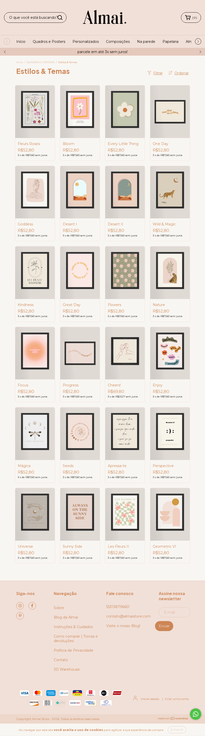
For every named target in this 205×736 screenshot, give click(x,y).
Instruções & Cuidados (73, 627)
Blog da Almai (66, 617)
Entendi (177, 729)
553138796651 (118, 607)
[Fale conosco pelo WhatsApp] (195, 714)
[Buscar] (60, 17)
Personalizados (85, 41)
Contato (61, 660)
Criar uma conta (177, 699)
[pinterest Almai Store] (20, 616)
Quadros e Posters (49, 41)
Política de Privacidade (73, 650)
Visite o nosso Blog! (123, 626)
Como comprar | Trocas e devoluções (76, 638)
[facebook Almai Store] (32, 606)
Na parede (146, 41)
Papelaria (170, 41)
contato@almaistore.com (128, 616)
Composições (118, 41)
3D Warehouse (67, 669)
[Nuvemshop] (173, 719)
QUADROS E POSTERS (40, 62)
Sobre (59, 608)
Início (21, 41)
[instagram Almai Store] (20, 606)
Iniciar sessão (150, 699)
